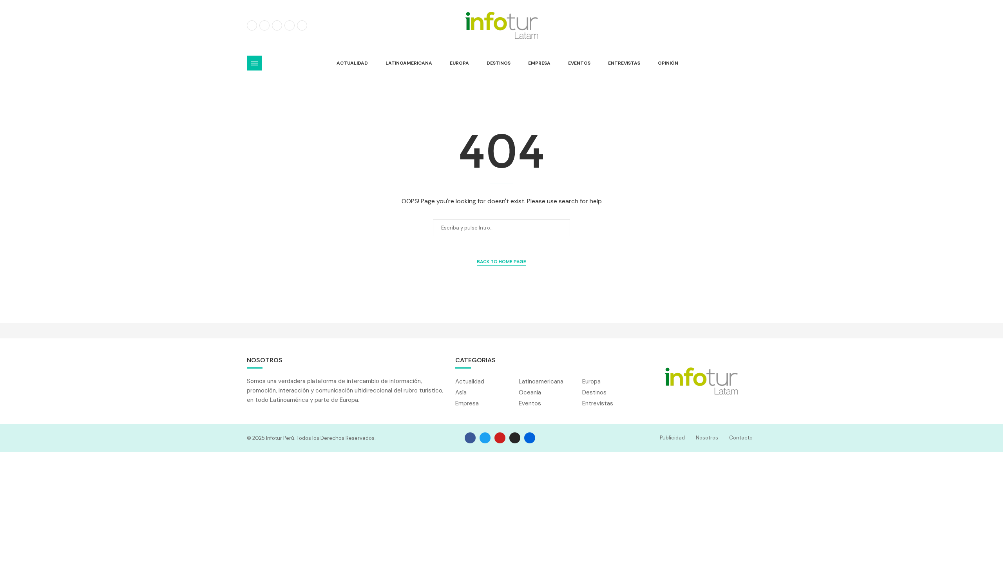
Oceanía (530, 393)
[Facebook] (252, 25)
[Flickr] (289, 25)
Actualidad (352, 63)
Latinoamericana (409, 63)
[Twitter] (264, 25)
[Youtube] (302, 25)
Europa (459, 63)
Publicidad (672, 437)
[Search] (752, 63)
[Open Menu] (254, 63)
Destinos (499, 63)
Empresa (539, 63)
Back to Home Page (501, 261)
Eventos (579, 63)
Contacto (741, 437)
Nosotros (707, 437)
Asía (461, 393)
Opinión (668, 63)
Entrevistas (624, 63)
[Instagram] (277, 25)
